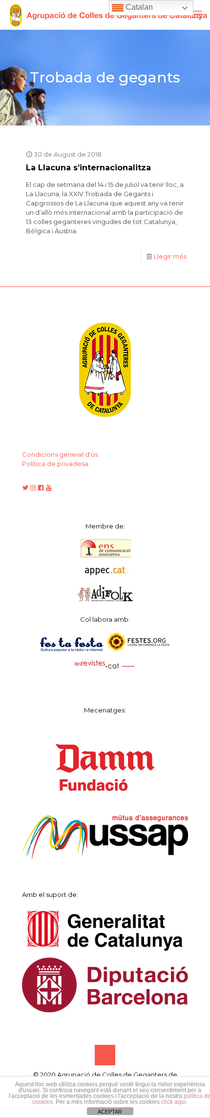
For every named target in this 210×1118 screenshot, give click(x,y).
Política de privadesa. (56, 464)
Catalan (138, 7)
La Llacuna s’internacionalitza (88, 167)
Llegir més (170, 256)
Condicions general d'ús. (60, 454)
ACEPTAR (110, 1112)
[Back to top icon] (105, 1055)
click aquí (173, 1101)
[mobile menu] (197, 14)
